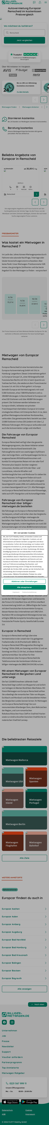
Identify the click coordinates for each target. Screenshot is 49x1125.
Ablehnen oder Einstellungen (24, 581)
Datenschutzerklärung (29, 592)
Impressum (16, 592)
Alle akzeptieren (24, 587)
